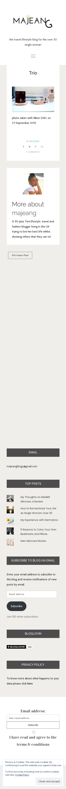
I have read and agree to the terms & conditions (33, 741)
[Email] (42, 146)
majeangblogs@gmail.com (22, 466)
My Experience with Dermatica (39, 520)
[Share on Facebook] (23, 146)
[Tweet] (30, 146)
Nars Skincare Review (33, 541)
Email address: (33, 711)
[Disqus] (33, 310)
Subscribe (16, 606)
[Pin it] (36, 146)
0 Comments (33, 152)
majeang (34, 141)
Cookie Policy (22, 774)
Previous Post (20, 255)
